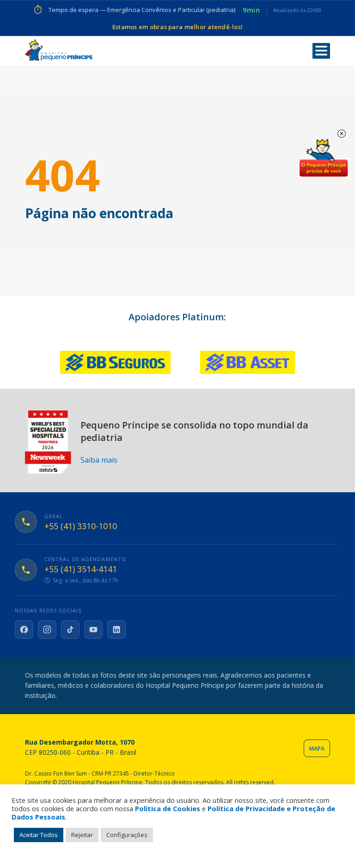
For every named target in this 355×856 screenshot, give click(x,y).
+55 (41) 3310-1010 (80, 526)
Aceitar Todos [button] (38, 835)
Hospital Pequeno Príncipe (58, 50)
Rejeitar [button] (82, 835)
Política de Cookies (167, 808)
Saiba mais (98, 460)
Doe (323, 158)
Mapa (316, 748)
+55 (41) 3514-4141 (80, 569)
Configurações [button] (126, 835)
